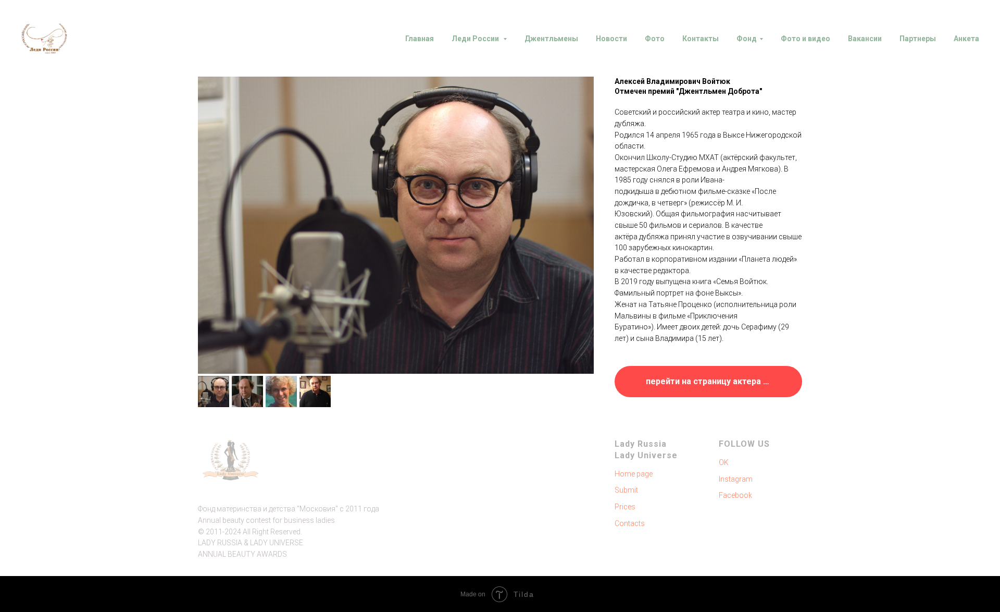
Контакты (700, 38)
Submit (626, 490)
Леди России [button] (476, 38)
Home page (634, 474)
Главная (419, 38)
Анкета (966, 38)
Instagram (736, 479)
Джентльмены (551, 38)
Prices (625, 507)
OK (724, 462)
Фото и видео (805, 38)
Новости (611, 38)
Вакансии (865, 38)
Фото (655, 38)
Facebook (735, 495)
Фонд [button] (746, 38)
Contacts (630, 523)
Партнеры (917, 38)
